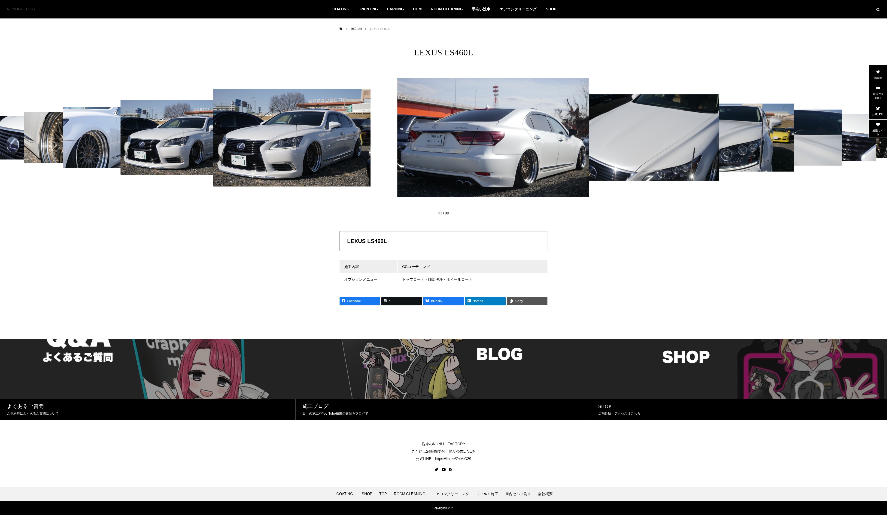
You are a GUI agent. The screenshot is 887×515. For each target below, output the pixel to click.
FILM (417, 9)
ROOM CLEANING (447, 9)
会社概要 (545, 494)
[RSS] (450, 469)
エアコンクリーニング (518, 9)
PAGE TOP (864, 494)
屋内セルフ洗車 (518, 494)
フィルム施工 (487, 494)
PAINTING (369, 9)
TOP (383, 494)
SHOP (551, 9)
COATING (342, 9)
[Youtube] (444, 469)
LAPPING (395, 9)
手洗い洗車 (481, 9)
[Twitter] (436, 469)
